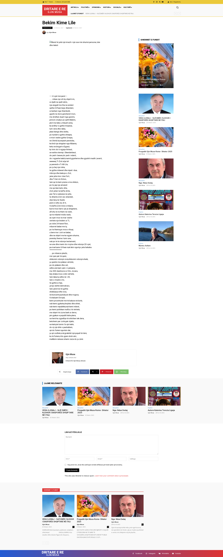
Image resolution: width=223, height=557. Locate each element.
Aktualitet (146, 78)
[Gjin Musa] (44, 32)
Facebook (138, 553)
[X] (159, 1)
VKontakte (165, 553)
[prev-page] (43, 543)
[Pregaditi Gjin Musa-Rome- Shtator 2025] (156, 137)
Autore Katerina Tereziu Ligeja (151, 214)
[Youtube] (162, 1)
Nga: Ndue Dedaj (149, 82)
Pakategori (47, 28)
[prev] (175, 13)
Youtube (178, 553)
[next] (179, 13)
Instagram (152, 553)
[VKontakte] (159, 554)
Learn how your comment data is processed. (112, 476)
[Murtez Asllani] (156, 231)
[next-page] (47, 543)
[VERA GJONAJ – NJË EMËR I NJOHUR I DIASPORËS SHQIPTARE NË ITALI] (156, 104)
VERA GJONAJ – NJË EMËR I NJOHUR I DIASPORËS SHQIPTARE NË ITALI (109, 13)
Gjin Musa (52, 32)
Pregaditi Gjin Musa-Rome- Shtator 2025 (155, 151)
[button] (177, 7)
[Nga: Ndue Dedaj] (156, 65)
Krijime (141, 212)
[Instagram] (156, 1)
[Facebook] (153, 1)
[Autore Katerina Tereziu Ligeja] (156, 200)
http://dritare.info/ (71, 357)
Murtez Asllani (145, 246)
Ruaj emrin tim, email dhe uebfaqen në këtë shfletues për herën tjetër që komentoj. (95, 465)
